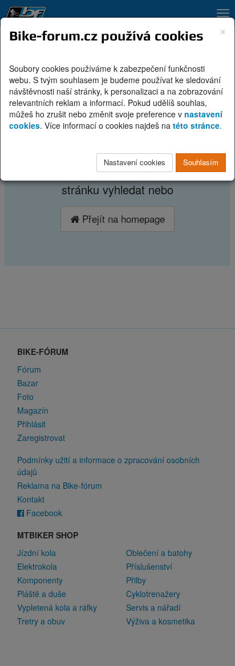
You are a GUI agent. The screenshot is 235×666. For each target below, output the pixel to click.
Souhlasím (200, 162)
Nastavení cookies (134, 162)
